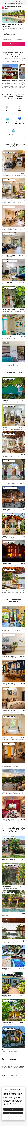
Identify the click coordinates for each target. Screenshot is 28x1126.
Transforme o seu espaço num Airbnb (13, 7)
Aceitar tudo (13, 1109)
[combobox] (13, 35)
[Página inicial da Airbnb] (3, 7)
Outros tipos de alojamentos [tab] (8, 1062)
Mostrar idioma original (17, 3)
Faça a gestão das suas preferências (13, 1116)
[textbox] (7, 40)
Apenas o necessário (13, 1113)
